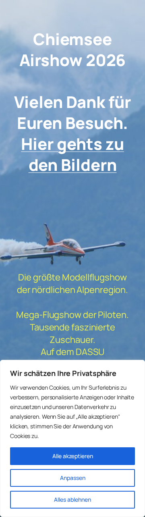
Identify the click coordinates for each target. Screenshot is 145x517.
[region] (72, 438)
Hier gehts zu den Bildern (72, 154)
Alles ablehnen (72, 499)
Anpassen (72, 478)
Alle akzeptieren (72, 456)
